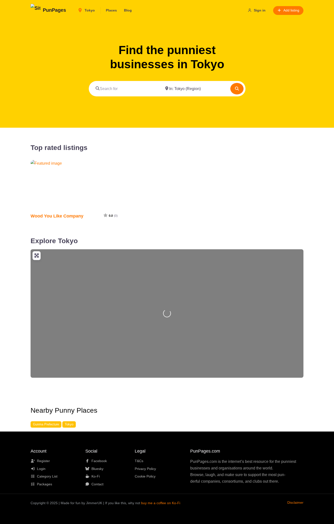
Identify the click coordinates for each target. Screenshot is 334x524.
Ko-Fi (95, 476)
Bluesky (97, 469)
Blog (128, 10)
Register (43, 461)
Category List (47, 476)
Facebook (99, 461)
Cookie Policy (145, 476)
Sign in (260, 10)
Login (41, 469)
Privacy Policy (145, 469)
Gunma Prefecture (46, 424)
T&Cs (139, 461)
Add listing (291, 10)
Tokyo (89, 10)
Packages (44, 484)
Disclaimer (295, 502)
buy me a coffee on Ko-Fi (160, 503)
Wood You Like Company (57, 215)
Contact (97, 484)
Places (111, 10)
